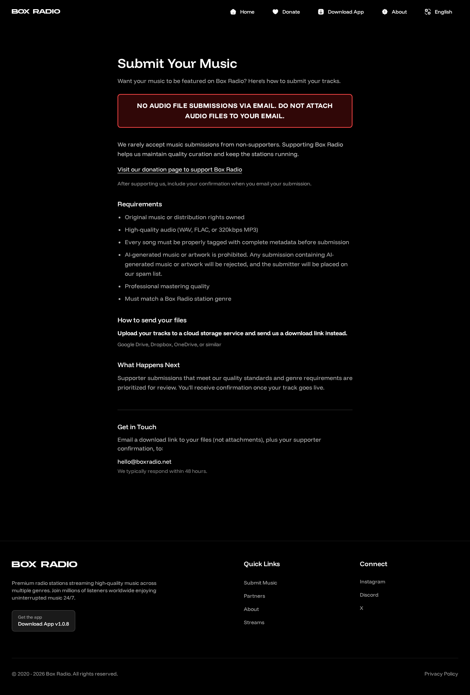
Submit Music (260, 582)
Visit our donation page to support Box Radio (180, 169)
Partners (254, 596)
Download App (346, 11)
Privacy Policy (441, 673)
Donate (291, 11)
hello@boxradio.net (144, 461)
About (399, 11)
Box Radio (36, 11)
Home (247, 11)
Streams (254, 622)
